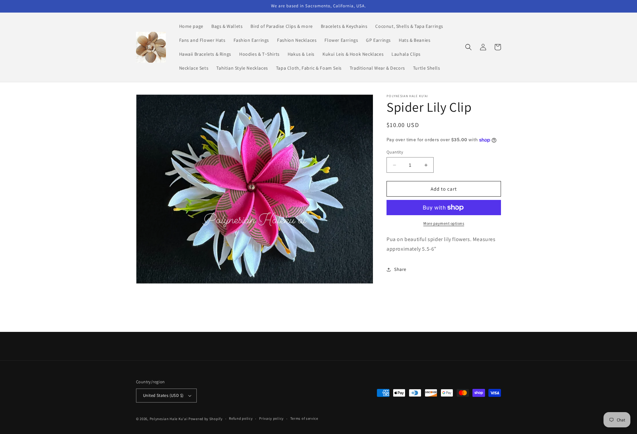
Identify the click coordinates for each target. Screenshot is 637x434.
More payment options (443, 223)
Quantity (395, 152)
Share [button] (400, 269)
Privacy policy (271, 418)
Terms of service (304, 418)
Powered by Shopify (205, 418)
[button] (468, 47)
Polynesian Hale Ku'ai (169, 418)
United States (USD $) (163, 395)
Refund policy (240, 418)
